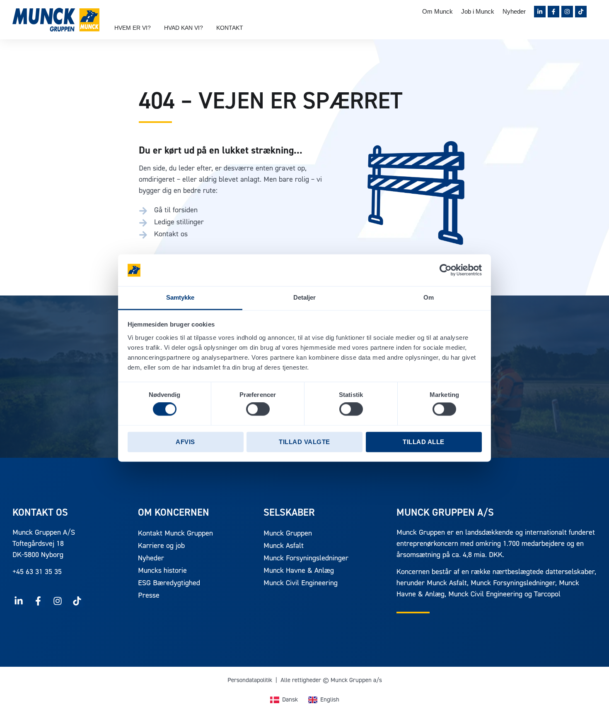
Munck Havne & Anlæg (298, 571)
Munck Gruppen (287, 534)
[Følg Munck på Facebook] (553, 11)
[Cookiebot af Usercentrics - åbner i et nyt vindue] (445, 270)
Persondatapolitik (249, 681)
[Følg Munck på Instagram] (567, 11)
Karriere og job (161, 546)
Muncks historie (162, 571)
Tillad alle (424, 441)
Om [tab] (428, 297)
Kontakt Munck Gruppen (175, 534)
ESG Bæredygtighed (169, 583)
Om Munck (437, 11)
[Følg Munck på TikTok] (581, 11)
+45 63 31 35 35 (37, 572)
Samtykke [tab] (180, 297)
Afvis (185, 441)
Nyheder (514, 11)
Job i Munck (477, 11)
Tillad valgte (304, 441)
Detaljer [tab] (304, 297)
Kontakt (229, 27)
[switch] (258, 409)
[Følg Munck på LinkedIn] (540, 11)
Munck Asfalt (283, 546)
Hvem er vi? (132, 27)
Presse (149, 596)
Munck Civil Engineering (300, 583)
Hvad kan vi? (183, 27)
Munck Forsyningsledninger (305, 558)
